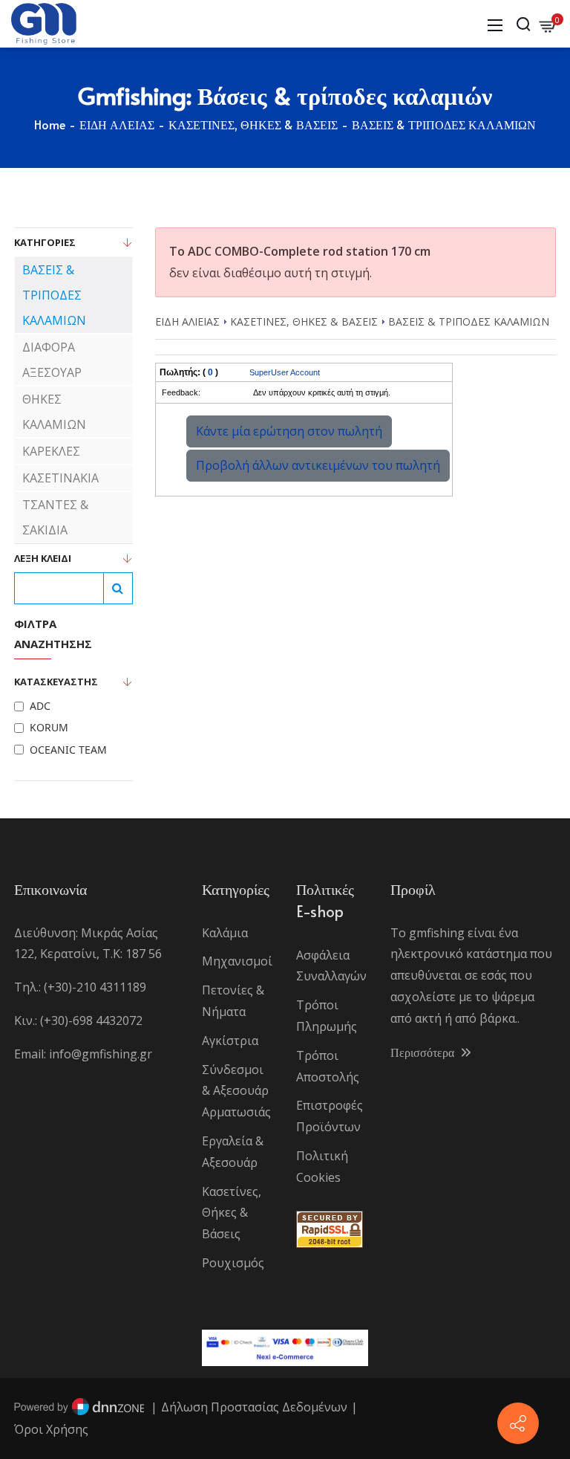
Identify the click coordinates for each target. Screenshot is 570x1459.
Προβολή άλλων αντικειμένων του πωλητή (318, 465)
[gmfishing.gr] (43, 22)
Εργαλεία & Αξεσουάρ (232, 1152)
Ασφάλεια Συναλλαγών (331, 966)
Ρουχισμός (233, 1263)
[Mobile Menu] (495, 23)
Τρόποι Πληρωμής (326, 1016)
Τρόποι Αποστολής (327, 1066)
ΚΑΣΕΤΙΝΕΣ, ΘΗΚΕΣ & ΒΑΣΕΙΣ (304, 321)
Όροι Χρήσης (51, 1429)
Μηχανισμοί (237, 961)
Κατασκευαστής (56, 681)
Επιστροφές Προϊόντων (329, 1116)
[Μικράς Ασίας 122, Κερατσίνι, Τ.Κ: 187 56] (518, 1423)
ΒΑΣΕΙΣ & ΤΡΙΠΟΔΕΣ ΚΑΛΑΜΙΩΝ (468, 321)
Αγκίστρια (230, 1040)
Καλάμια (225, 933)
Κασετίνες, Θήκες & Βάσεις (231, 1213)
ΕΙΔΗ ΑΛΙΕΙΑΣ (187, 321)
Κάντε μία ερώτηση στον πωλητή (289, 431)
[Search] (523, 23)
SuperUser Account (284, 372)
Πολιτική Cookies (322, 1166)
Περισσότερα (423, 1052)
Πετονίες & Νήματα (233, 1001)
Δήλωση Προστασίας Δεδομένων (254, 1407)
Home (49, 124)
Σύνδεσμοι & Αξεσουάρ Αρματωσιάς (236, 1091)
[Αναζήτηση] (118, 588)
